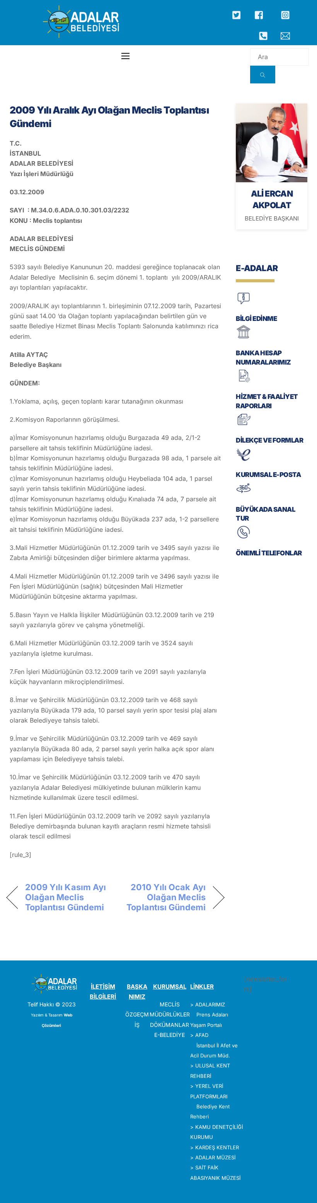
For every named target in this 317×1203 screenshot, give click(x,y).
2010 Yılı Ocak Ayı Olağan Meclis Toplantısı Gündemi (164, 897)
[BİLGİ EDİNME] (243, 304)
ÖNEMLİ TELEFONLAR (269, 553)
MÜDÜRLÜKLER (170, 1014)
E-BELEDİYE (169, 1035)
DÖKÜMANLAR (169, 1024)
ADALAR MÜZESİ (215, 1157)
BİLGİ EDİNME (256, 318)
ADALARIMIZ (210, 1004)
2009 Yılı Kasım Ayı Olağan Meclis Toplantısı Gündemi (65, 897)
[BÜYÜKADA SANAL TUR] (243, 494)
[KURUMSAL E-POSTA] (243, 460)
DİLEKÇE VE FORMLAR (269, 440)
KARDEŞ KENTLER (217, 1147)
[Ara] (262, 74)
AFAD (201, 1035)
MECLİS (170, 1004)
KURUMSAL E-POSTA (268, 474)
